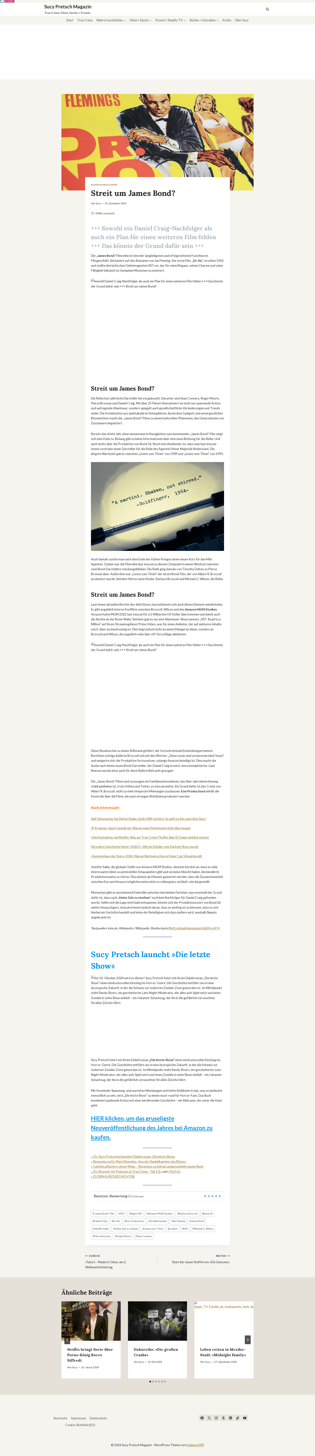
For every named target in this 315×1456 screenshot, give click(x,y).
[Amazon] (223, 1418)
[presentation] (91, 1321)
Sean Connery (143, 1236)
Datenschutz (98, 1418)
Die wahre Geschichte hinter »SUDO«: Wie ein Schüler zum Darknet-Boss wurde (144, 847)
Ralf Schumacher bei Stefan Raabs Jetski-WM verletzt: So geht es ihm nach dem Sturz (148, 819)
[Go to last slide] (67, 1339)
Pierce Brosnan (101, 1236)
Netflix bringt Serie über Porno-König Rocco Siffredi (90, 1354)
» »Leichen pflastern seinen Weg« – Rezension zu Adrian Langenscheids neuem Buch (147, 1166)
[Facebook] (202, 1418)
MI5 (185, 1228)
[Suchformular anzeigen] (267, 9)
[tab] (150, 1381)
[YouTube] (245, 1418)
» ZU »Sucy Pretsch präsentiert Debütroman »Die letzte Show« (133, 1156)
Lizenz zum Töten (153, 1228)
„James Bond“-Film (103, 1213)
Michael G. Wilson (202, 1228)
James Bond (197, 1221)
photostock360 (197, 928)
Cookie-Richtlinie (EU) (80, 1425)
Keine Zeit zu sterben (125, 1228)
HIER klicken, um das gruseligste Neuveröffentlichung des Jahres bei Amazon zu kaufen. (152, 1127)
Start (69, 20)
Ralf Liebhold (177, 928)
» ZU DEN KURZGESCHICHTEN (113, 1176)
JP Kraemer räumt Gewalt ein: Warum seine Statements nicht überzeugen (140, 828)
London (172, 1228)
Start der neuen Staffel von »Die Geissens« (201, 1259)
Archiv (226, 20)
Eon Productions (134, 1221)
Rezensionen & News (104, 184)
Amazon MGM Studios (160, 1213)
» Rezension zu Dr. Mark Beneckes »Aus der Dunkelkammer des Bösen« (138, 1161)
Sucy (98, 203)
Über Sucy (242, 20)
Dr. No (116, 1221)
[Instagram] (216, 1418)
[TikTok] (237, 1418)
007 (122, 1213)
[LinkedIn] (230, 1418)
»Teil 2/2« (174, 1171)
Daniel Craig (100, 1221)
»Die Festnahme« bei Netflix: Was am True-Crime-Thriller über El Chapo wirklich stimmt (150, 837)
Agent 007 (135, 1213)
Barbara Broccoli (187, 1213)
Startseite (60, 1418)
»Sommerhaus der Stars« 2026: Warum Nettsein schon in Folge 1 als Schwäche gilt (146, 856)
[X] (209, 1418)
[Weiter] (248, 1339)
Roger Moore (123, 1236)
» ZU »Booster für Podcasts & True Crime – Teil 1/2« (126, 1171)
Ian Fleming (178, 1221)
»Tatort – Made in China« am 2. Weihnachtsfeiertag (106, 1261)
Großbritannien (158, 1221)
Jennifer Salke (101, 1228)
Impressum (78, 1418)
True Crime (85, 20)
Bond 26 (207, 1213)
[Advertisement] (157, 52)
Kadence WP (195, 1445)
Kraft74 (214, 928)
